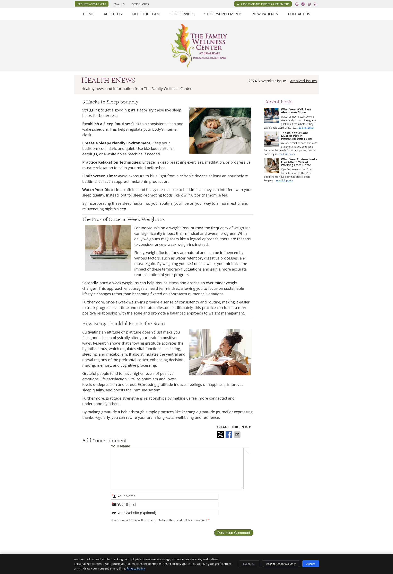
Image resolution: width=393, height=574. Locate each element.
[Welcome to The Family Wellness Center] (198, 66)
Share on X (221, 434)
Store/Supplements (223, 13)
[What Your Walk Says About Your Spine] (271, 116)
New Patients (265, 13)
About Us (113, 13)
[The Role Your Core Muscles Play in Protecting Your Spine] (271, 139)
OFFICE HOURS (140, 4)
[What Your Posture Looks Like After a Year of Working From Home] (271, 166)
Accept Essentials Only (281, 563)
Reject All (249, 563)
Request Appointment (92, 4)
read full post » (306, 127)
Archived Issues (303, 80)
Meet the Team (146, 13)
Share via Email (237, 434)
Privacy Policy (136, 568)
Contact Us (299, 13)
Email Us (119, 4)
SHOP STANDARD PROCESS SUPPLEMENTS (265, 4)
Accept (310, 563)
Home (88, 13)
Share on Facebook (229, 434)
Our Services (182, 13)
